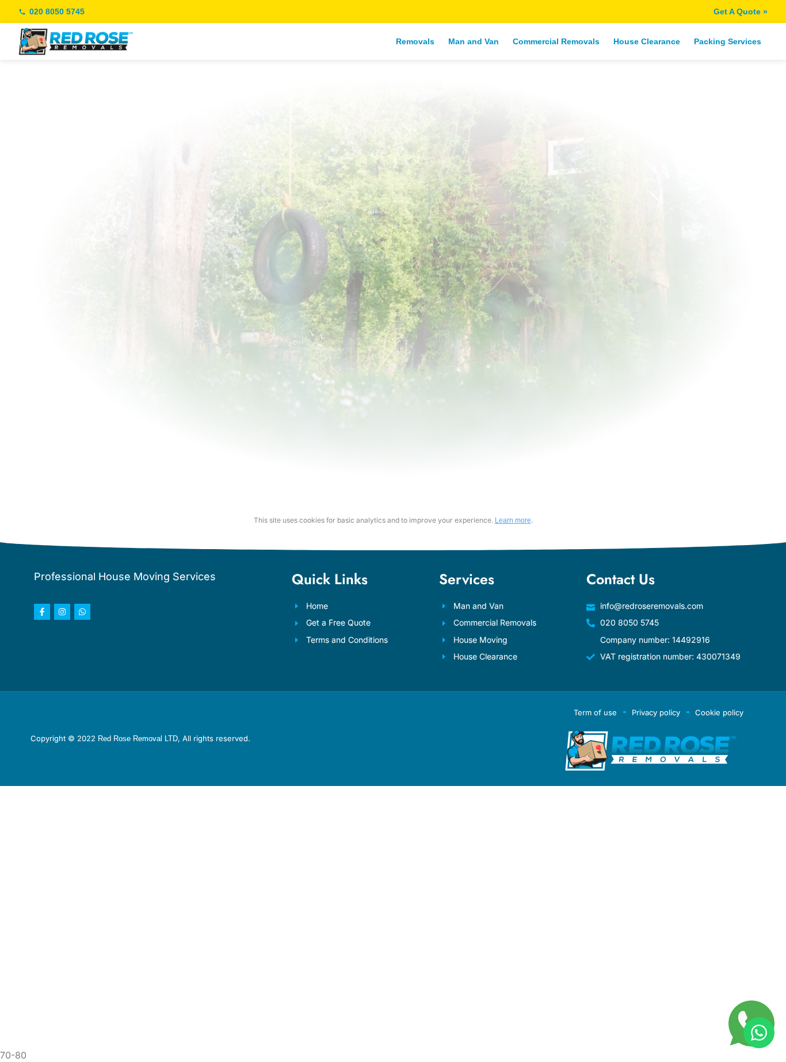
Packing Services (727, 41)
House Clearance (646, 41)
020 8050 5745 (57, 11)
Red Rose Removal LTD (138, 738)
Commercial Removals (556, 41)
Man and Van (473, 41)
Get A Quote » (740, 11)
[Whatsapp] (82, 612)
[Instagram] (62, 612)
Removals (415, 41)
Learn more (513, 520)
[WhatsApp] (758, 1032)
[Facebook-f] (42, 612)
